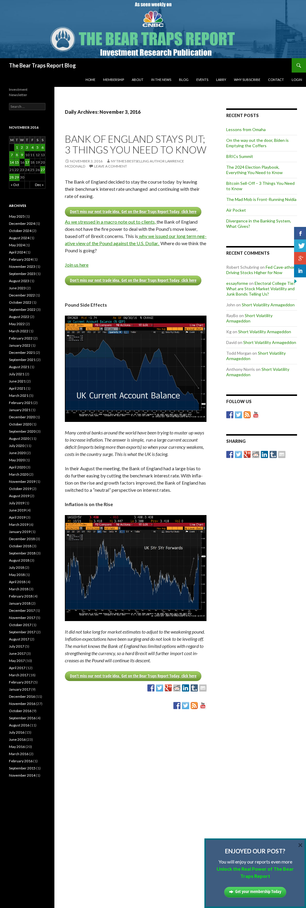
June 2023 (17, 288)
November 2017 (22, 617)
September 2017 (22, 632)
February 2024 (21, 259)
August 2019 (19, 496)
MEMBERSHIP (113, 80)
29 (17, 177)
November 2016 (22, 703)
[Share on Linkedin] (185, 688)
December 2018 (22, 539)
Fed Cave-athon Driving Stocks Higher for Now (261, 270)
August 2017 (19, 639)
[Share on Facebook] (150, 688)
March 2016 (18, 754)
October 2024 (20, 230)
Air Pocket (236, 210)
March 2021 (18, 395)
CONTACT (276, 80)
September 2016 (22, 718)
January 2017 (19, 689)
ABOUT (137, 80)
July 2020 (16, 445)
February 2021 (21, 402)
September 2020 (22, 431)
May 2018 (17, 574)
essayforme (237, 283)
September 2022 (22, 309)
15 (17, 162)
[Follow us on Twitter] (185, 705)
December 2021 (22, 352)
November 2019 (22, 481)
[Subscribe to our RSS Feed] (194, 705)
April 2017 (17, 668)
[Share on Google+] (168, 688)
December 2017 (22, 610)
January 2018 (19, 603)
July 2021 (16, 374)
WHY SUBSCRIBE (247, 80)
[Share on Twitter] (159, 688)
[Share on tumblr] (194, 688)
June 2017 (17, 653)
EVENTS (202, 80)
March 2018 (18, 589)
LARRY (221, 80)
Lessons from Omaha (246, 129)
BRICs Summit (239, 156)
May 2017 (17, 660)
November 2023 (22, 266)
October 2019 (20, 488)
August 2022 (19, 316)
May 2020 (17, 460)
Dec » (39, 184)
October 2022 (20, 302)
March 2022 (18, 331)
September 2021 (22, 359)
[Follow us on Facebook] (176, 705)
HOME (90, 80)
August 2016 (19, 725)
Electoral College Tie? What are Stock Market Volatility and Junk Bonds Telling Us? (260, 288)
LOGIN (297, 80)
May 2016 (17, 746)
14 (12, 162)
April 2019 (17, 517)
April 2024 (17, 252)
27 (43, 170)
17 (27, 162)
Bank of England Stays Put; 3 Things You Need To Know (135, 144)
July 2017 (16, 646)
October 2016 (20, 711)
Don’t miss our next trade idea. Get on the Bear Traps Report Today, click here (133, 211)
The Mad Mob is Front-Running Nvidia (261, 199)
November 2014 (22, 775)
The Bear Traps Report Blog (42, 65)
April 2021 (17, 388)
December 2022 (22, 295)
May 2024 (17, 245)
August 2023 (19, 281)
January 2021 (19, 410)
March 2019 (18, 524)
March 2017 (18, 675)
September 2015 (22, 768)
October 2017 (20, 625)
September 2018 (22, 553)
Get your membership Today (258, 891)
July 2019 (16, 503)
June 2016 (17, 739)
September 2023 (22, 273)
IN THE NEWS (161, 80)
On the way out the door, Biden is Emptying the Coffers (257, 143)
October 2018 (20, 546)
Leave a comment (110, 166)
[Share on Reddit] (176, 688)
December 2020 (22, 417)
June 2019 (17, 510)
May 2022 (17, 324)
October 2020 (20, 424)
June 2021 (17, 381)
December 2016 (22, 696)
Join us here (76, 265)
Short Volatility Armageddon (268, 304)
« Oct (15, 184)
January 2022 (19, 345)
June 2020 (17, 453)
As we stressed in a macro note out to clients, (111, 222)
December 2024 (22, 223)
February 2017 (21, 682)
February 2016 (21, 761)
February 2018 (21, 596)
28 (12, 177)
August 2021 (19, 367)
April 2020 (17, 467)
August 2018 (19, 560)
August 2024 (19, 238)
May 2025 (17, 216)
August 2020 (19, 438)
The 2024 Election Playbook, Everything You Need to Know (254, 170)
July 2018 (16, 567)
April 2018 (17, 582)
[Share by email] (202, 688)
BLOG (184, 80)
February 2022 (21, 338)
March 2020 (18, 474)
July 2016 (16, 732)
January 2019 (19, 531)
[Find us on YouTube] (202, 705)
